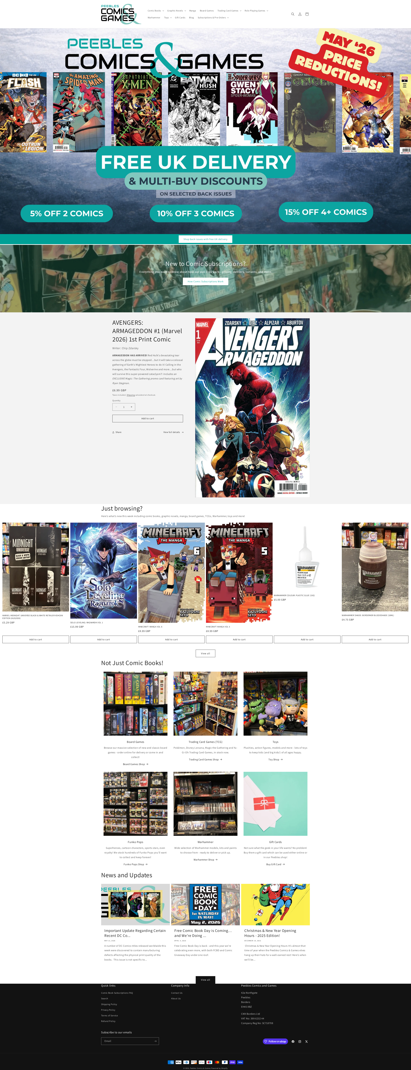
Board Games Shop (134, 764)
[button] (156, 10)
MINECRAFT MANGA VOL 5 (218, 627)
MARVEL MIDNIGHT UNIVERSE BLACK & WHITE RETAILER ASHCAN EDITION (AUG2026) (32, 617)
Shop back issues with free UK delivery (205, 239)
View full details (171, 432)
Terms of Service (109, 1015)
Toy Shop (273, 759)
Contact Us (177, 992)
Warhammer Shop (204, 859)
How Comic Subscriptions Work (205, 281)
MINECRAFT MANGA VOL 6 (150, 627)
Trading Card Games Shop (204, 759)
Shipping (131, 395)
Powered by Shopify (219, 1068)
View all (205, 653)
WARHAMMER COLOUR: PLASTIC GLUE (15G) (294, 595)
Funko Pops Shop (134, 864)
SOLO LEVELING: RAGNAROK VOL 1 (86, 622)
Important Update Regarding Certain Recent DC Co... (135, 933)
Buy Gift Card (273, 864)
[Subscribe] (155, 1041)
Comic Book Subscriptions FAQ (117, 992)
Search (104, 998)
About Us (176, 998)
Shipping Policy (109, 1004)
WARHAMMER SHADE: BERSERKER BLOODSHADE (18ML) (368, 615)
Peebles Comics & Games (200, 1068)
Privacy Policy (108, 1009)
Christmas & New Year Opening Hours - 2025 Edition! (270, 933)
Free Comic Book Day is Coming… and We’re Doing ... (203, 933)
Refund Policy (108, 1021)
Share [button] (119, 432)
